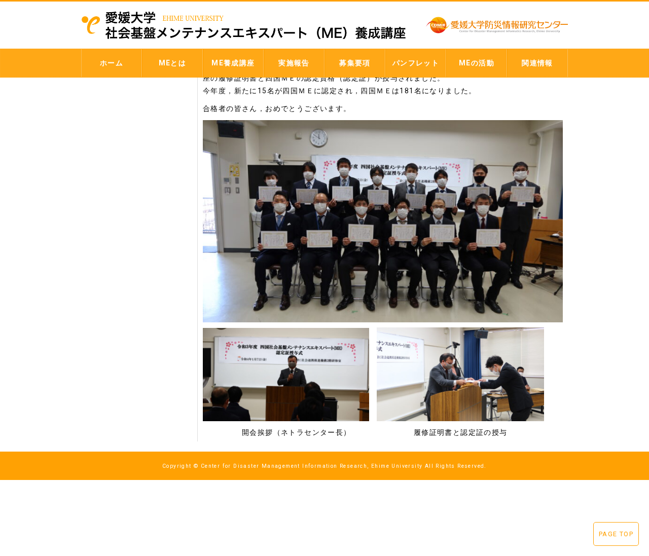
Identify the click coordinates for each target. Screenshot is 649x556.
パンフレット (415, 63)
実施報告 (294, 63)
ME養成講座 (233, 63)
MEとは (173, 63)
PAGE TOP (616, 534)
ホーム (111, 63)
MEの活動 (476, 63)
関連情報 (537, 63)
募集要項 (355, 63)
